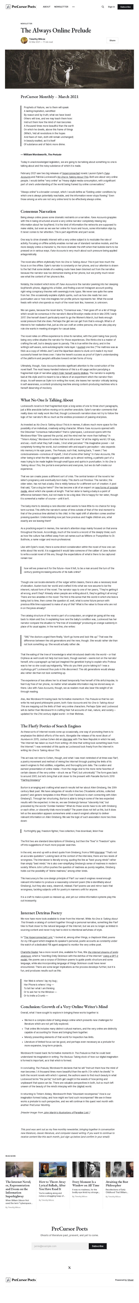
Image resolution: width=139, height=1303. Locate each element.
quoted (81, 347)
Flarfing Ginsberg (30, 780)
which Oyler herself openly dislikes (70, 373)
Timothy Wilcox (37, 39)
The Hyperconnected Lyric (38, 937)
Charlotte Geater (29, 952)
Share (112, 40)
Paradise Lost (66, 1112)
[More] (73, 7)
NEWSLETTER (61, 6)
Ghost (130, 1280)
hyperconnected (71, 173)
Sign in (111, 6)
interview (67, 739)
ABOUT (46, 6)
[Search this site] (103, 7)
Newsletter (26, 23)
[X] (69, 1267)
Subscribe (125, 7)
